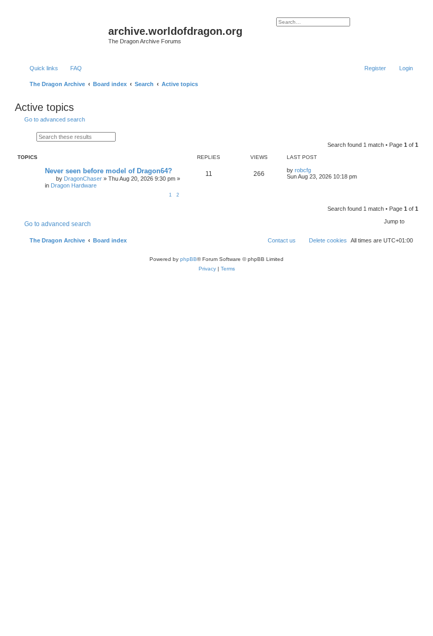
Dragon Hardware (74, 185)
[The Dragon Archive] (62, 34)
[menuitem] (71, 68)
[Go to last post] (316, 170)
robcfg (303, 170)
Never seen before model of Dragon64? (108, 171)
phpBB (188, 259)
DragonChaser (83, 178)
